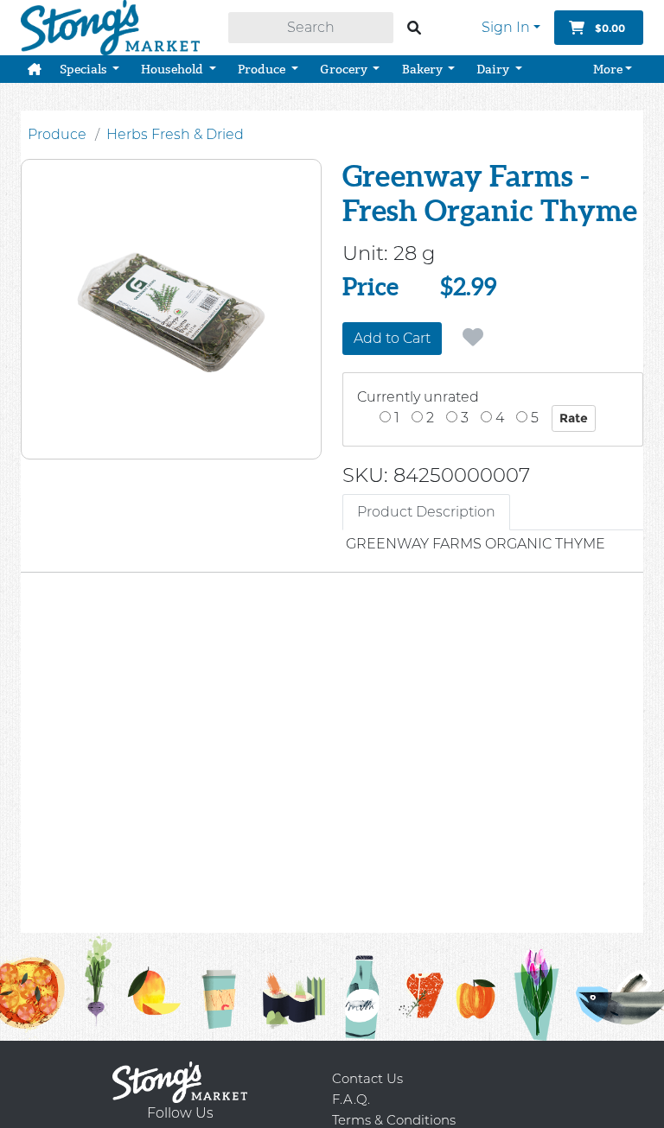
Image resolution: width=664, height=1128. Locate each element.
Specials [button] (85, 69)
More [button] (607, 69)
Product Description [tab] (426, 512)
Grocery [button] (345, 69)
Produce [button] (263, 69)
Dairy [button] (494, 69)
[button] (34, 69)
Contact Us (367, 1078)
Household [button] (173, 69)
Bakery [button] (423, 69)
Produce (57, 134)
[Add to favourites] (473, 337)
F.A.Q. (351, 1099)
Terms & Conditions (394, 1120)
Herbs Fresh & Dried (175, 134)
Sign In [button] (506, 27)
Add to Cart (392, 338)
